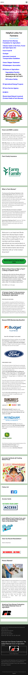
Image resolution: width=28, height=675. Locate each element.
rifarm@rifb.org (6, 597)
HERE (5, 285)
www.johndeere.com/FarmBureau (10, 446)
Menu (2, 2)
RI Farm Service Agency (10, 88)
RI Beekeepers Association (11, 65)
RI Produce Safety (12, 79)
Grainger (5, 53)
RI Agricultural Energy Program (13, 84)
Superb (14, 673)
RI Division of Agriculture (11, 69)
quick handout (12, 280)
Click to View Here (6, 542)
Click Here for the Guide (7, 299)
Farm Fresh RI (7, 51)
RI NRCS (5, 92)
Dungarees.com (16, 409)
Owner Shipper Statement (11, 62)
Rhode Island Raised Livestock (13, 96)
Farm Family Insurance (18, 212)
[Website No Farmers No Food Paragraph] (11, 553)
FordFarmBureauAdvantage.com (12, 392)
